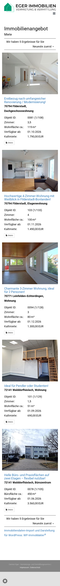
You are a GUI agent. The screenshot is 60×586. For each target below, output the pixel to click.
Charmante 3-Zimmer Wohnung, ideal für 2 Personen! (29, 289)
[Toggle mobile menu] (54, 12)
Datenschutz (35, 567)
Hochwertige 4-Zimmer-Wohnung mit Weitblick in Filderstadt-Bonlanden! (29, 197)
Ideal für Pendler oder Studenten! (26, 385)
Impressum (24, 567)
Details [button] (10, 142)
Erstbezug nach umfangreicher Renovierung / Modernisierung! (25, 99)
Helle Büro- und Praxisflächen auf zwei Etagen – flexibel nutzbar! (26, 476)
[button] (5, 581)
